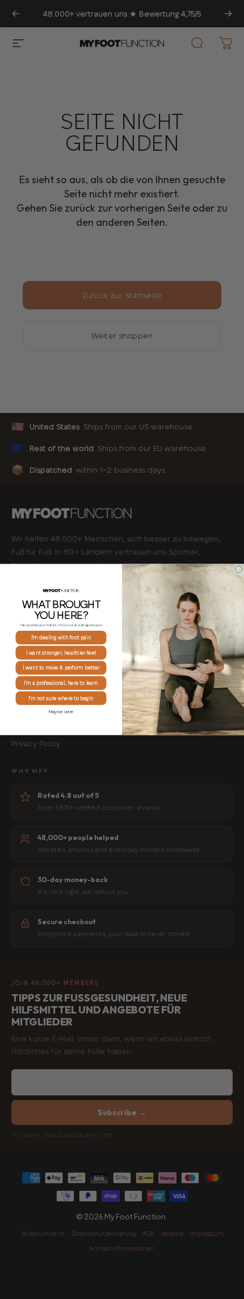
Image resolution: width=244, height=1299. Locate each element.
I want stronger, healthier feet (61, 652)
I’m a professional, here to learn (61, 682)
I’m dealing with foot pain (61, 637)
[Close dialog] (238, 569)
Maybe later (61, 712)
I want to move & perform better (61, 668)
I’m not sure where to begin (60, 698)
